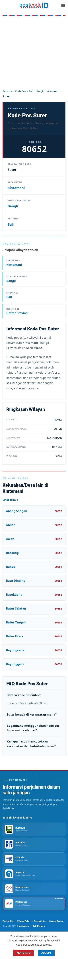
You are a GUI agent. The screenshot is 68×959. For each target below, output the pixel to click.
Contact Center (56, 921)
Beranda (7, 91)
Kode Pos (20, 91)
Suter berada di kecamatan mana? (32, 714)
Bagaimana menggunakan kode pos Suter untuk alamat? (33, 728)
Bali (31, 91)
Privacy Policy (23, 921)
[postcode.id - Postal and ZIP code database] (34, 5)
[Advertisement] (34, 53)
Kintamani (52, 91)
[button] (63, 5)
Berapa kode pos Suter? (24, 695)
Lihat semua (10, 499)
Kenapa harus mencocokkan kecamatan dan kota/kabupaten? (31, 743)
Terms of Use (40, 921)
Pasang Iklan (8, 921)
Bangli (40, 91)
